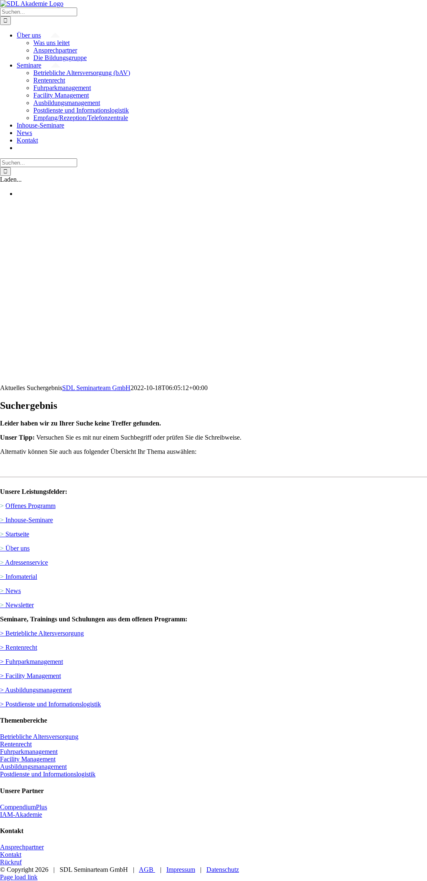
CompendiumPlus (23, 807)
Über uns (15, 548)
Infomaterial (18, 576)
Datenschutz (222, 869)
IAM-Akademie (21, 814)
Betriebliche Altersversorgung (39, 736)
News (10, 590)
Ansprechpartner (22, 847)
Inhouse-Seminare (26, 519)
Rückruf (11, 862)
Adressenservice (24, 562)
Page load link (19, 877)
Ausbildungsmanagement (33, 766)
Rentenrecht (16, 744)
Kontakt (10, 854)
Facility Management (27, 759)
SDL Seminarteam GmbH (96, 387)
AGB (147, 869)
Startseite (14, 534)
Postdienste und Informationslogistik (47, 774)
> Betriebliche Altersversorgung (42, 633)
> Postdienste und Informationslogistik (50, 704)
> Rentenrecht (18, 647)
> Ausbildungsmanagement (36, 689)
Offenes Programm (30, 505)
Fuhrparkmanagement (29, 751)
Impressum (180, 869)
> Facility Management (30, 675)
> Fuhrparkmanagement (31, 661)
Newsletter (17, 604)
